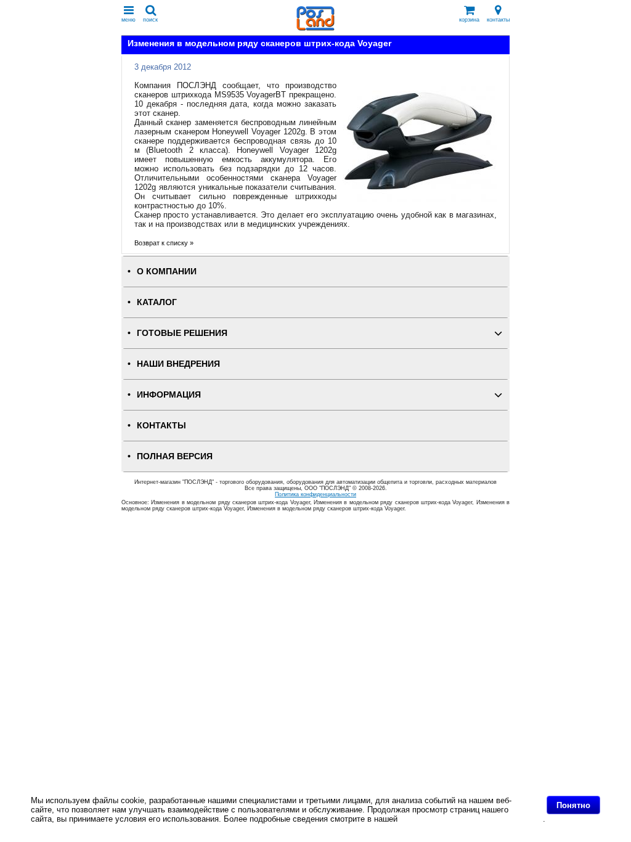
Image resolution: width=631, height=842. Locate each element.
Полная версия (175, 456)
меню (128, 20)
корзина (469, 20)
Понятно (573, 805)
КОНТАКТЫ (161, 425)
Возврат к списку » (163, 243)
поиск (150, 20)
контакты (498, 20)
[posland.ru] (315, 28)
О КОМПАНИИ (167, 271)
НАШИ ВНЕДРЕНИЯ (178, 364)
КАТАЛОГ (157, 302)
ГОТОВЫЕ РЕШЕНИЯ (182, 333)
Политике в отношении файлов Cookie (471, 819)
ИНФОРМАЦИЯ (169, 394)
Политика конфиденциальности (315, 494)
